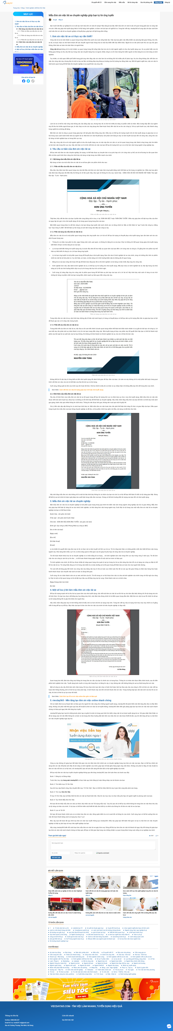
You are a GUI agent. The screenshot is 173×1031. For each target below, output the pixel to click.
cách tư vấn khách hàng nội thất (60, 930)
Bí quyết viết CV (108, 952)
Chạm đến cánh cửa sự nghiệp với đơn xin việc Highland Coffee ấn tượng (65, 892)
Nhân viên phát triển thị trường (59, 967)
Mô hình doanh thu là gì (95, 934)
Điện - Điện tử (111, 974)
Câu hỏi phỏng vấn (146, 2)
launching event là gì (119, 937)
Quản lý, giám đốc (142, 967)
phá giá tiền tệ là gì (56, 939)
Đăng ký (167, 2)
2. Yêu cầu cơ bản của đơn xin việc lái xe (29, 26)
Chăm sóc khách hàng (73, 954)
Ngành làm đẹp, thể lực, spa (120, 963)
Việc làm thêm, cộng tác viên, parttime (62, 974)
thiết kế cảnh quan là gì (117, 932)
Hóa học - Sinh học (141, 954)
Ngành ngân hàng (55, 965)
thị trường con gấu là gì (57, 932)
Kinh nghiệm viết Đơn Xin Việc (35, 8)
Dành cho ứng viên (108, 954)
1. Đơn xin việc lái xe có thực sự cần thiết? (27, 23)
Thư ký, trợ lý (119, 970)
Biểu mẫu (122, 2)
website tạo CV (78, 928)
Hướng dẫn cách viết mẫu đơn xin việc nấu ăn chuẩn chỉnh (103, 913)
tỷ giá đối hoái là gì (114, 928)
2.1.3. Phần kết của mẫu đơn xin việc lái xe (30, 40)
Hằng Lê (60, 19)
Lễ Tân (152, 959)
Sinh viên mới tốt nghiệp (75, 970)
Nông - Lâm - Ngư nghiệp (110, 967)
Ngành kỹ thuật (102, 963)
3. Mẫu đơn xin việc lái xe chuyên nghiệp (29, 47)
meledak (76, 961)
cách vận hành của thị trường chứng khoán (107, 930)
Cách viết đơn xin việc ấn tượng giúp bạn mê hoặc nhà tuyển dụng (102, 892)
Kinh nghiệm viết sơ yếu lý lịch (142, 957)
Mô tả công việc (133, 2)
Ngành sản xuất (71, 965)
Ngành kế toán (88, 963)
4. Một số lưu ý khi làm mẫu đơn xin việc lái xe (29, 50)
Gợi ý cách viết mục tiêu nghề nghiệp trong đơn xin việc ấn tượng (140, 892)
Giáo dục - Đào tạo (124, 954)
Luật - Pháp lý (54, 961)
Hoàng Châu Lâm (127, 917)
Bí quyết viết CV (97, 2)
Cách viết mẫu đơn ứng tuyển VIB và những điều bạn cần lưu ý (140, 914)
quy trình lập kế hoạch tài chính (79, 932)
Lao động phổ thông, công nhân (136, 959)
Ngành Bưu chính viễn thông (135, 961)
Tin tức (52, 972)
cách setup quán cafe (137, 937)
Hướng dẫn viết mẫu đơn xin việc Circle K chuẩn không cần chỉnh (64, 914)
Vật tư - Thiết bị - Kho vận (121, 972)
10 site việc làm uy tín (62, 928)
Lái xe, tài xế (117, 959)
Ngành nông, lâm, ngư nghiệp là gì (136, 930)
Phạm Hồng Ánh (127, 895)
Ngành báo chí (102, 961)
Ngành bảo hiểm (116, 961)
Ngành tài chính (85, 965)
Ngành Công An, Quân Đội (58, 963)
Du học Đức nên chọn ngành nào (129, 939)
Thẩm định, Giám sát (104, 970)
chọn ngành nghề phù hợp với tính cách (136, 928)
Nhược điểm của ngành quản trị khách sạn (101, 939)
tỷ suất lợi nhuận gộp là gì (95, 928)
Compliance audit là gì (82, 930)
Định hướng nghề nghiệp (128, 974)
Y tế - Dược (99, 974)
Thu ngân (131, 970)
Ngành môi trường (139, 963)
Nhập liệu (94, 967)
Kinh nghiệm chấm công (96, 957)
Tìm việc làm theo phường (146, 970)
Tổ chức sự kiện (64, 972)
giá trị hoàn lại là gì (99, 932)
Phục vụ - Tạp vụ (127, 967)
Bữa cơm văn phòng (124, 952)
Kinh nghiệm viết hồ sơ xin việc (118, 957)
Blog (22, 8)
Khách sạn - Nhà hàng (57, 957)
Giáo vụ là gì (138, 934)
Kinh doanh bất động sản (76, 957)
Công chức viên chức (91, 954)
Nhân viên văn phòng (80, 967)
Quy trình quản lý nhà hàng (58, 934)
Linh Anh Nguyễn (52, 917)
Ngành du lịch (75, 963)
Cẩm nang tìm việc (110, 2)
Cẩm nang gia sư (140, 952)
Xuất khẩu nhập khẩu (85, 974)
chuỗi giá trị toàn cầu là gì (75, 937)
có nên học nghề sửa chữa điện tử (118, 934)
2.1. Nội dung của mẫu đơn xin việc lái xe (29, 29)
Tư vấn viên (105, 972)
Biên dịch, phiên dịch (82, 952)
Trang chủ (16, 8)
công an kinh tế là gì (56, 937)
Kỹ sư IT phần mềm (103, 959)
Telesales (90, 970)
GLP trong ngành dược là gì (75, 939)
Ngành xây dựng (113, 965)
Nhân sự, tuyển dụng (129, 965)
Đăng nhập (158, 2)
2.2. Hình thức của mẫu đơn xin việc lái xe (29, 43)
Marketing (66, 961)
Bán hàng (68, 952)
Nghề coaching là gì (77, 934)
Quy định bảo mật (68, 1020)
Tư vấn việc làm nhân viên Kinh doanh (85, 972)
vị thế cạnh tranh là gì (135, 932)
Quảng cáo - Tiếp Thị (56, 970)
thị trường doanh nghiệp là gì (59, 941)
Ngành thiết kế (99, 965)
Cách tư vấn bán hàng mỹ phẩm (98, 937)
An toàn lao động (55, 952)
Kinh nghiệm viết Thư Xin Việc (59, 959)
